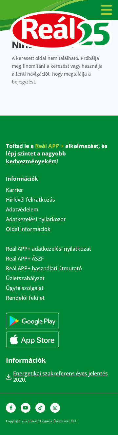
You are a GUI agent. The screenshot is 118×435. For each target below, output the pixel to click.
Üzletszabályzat (25, 279)
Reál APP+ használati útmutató (44, 269)
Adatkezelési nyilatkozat (36, 220)
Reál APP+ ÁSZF (25, 259)
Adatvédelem (22, 210)
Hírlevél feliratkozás (30, 200)
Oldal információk (28, 230)
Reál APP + (49, 146)
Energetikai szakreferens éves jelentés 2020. (60, 377)
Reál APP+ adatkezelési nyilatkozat (48, 249)
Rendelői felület (25, 298)
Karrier (14, 190)
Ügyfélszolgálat (25, 289)
